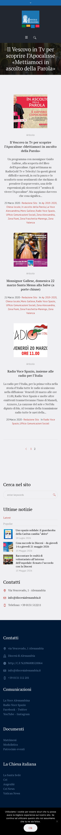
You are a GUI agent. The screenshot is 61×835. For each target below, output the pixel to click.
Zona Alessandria (45, 214)
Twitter (22, 709)
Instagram (23, 714)
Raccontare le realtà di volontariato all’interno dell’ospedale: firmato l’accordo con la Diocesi (34, 561)
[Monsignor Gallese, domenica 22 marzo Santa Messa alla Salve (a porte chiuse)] (30, 250)
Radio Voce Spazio (45, 210)
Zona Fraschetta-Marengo (33, 218)
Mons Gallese (27, 210)
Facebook (9, 709)
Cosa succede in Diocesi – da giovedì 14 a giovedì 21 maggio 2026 (37, 544)
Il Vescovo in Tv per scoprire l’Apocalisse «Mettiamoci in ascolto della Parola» (30, 146)
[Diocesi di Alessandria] (30, 19)
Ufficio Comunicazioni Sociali (20, 214)
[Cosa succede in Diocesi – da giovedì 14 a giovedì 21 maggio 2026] (8, 546)
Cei (5, 780)
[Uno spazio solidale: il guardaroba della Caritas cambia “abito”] (8, 534)
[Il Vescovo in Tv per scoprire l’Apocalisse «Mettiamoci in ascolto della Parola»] (30, 111)
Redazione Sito (29, 203)
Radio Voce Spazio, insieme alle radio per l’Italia (30, 373)
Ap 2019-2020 (49, 203)
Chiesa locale (13, 206)
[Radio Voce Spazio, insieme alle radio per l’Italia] (30, 340)
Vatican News (11, 793)
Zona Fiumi (13, 218)
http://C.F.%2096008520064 (25, 663)
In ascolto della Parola (33, 206)
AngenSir (9, 784)
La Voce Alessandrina (16, 700)
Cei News (8, 789)
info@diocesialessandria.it (24, 598)
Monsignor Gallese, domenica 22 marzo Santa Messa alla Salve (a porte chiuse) (30, 285)
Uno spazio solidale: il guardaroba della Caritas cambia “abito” (35, 532)
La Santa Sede (12, 775)
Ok (30, 828)
